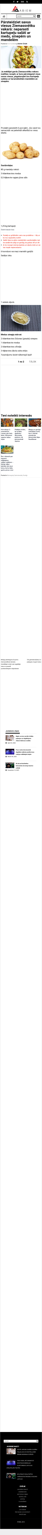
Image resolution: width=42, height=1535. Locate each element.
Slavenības (22, 1501)
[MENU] (38, 16)
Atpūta (22, 1499)
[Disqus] (21, 699)
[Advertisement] (21, 105)
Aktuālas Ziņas (22, 1494)
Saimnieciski (18, 475)
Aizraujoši (10, 475)
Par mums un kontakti (22, 1512)
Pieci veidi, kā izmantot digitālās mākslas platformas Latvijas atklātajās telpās (25, 752)
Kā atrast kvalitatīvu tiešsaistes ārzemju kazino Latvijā (24, 766)
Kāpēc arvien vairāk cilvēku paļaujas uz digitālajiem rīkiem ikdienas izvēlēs (24, 738)
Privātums (22, 1514)
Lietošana (22, 1509)
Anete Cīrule (22, 44)
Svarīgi (25, 475)
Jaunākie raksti (22, 1489)
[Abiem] (4, 16)
